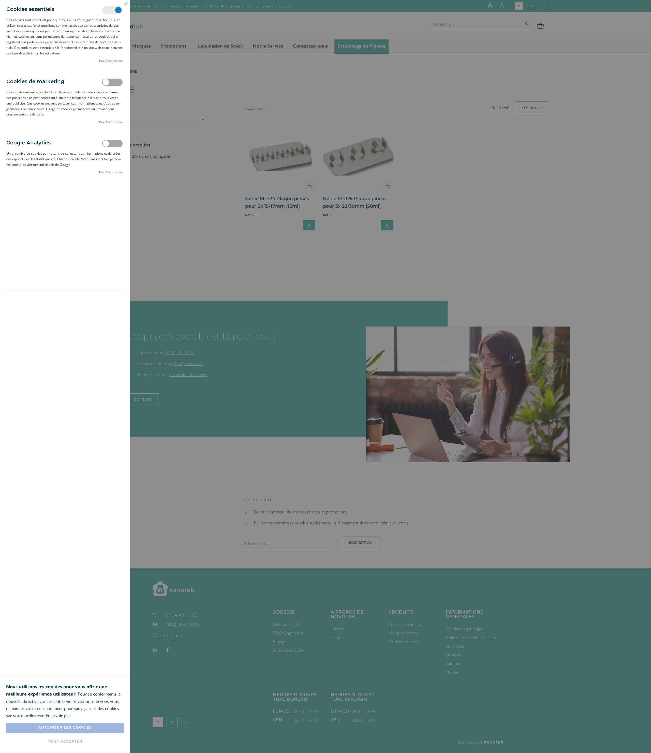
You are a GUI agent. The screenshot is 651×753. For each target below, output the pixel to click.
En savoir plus (58, 715)
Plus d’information (111, 60)
